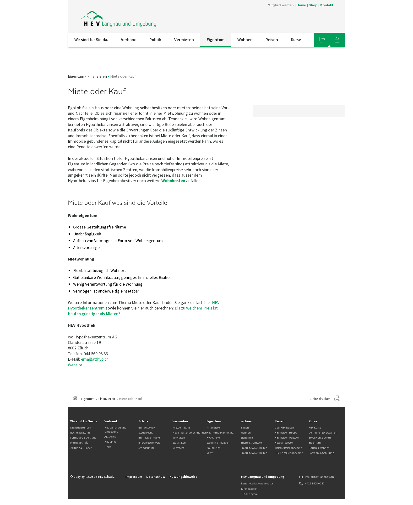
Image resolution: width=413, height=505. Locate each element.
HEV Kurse (315, 427)
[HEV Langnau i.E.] (119, 16)
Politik (155, 39)
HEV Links (110, 441)
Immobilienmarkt (149, 437)
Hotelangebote (284, 442)
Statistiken (179, 442)
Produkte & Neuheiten (254, 448)
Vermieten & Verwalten (323, 432)
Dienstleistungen (80, 427)
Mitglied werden (281, 5)
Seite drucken (320, 398)
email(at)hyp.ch (95, 359)
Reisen (272, 39)
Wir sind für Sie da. (91, 39)
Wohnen (245, 39)
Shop (313, 5)
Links (107, 447)
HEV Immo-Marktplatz (220, 432)
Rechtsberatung (80, 432)
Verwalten (179, 437)
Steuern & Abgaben (217, 442)
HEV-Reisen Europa (286, 432)
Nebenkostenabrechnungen (190, 432)
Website (75, 365)
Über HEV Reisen (284, 427)
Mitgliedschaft (79, 442)
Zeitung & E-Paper (81, 448)
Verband (128, 39)
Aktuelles (110, 436)
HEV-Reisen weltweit (287, 437)
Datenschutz (156, 476)
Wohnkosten (173, 180)
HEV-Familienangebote (289, 453)
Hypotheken (213, 437)
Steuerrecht (145, 432)
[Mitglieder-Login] (337, 40)
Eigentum (215, 39)
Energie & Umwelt (149, 442)
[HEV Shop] (321, 40)
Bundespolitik (146, 427)
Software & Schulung (321, 453)
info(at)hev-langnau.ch (319, 476)
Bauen (245, 427)
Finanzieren (97, 76)
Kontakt (326, 5)
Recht (209, 453)
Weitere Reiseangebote (288, 448)
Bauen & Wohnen (319, 448)
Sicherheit (247, 437)
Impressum (133, 476)
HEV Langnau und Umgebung (115, 429)
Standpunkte (146, 448)
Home (301, 5)
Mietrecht (178, 448)
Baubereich (213, 448)
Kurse (296, 39)
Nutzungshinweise (183, 476)
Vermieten (184, 39)
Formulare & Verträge (83, 437)
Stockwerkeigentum (321, 437)
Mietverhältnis (181, 427)
